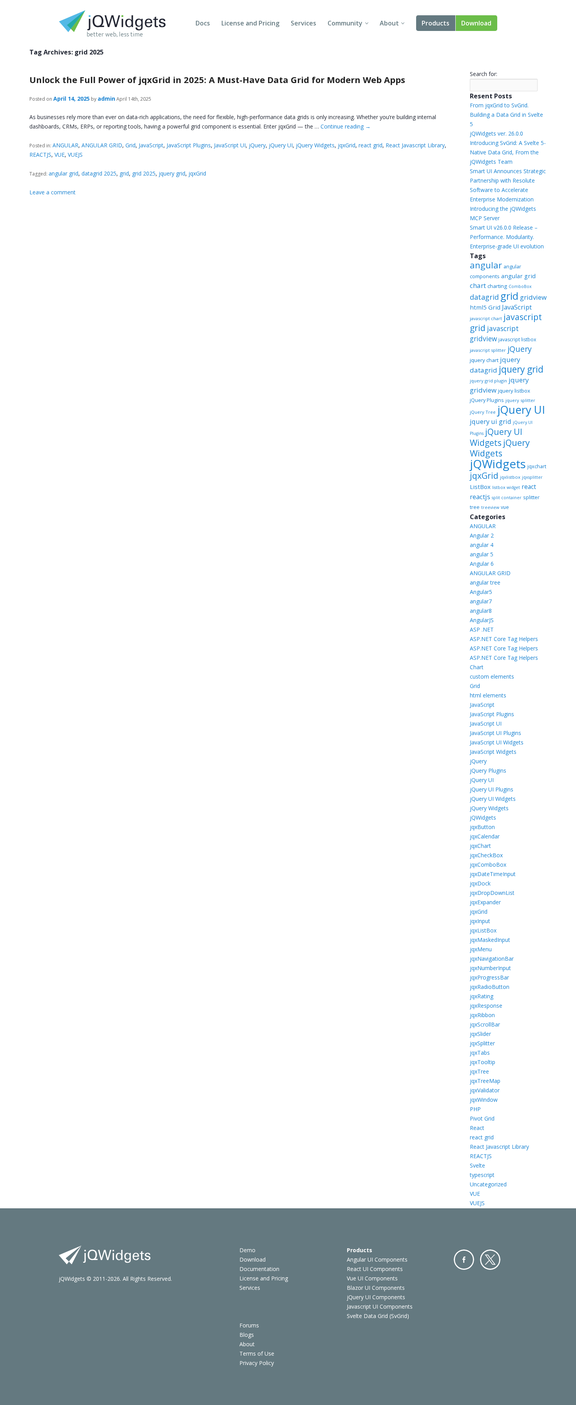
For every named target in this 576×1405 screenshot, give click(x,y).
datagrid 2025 (99, 173)
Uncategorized (488, 1184)
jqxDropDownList (492, 892)
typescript (482, 1175)
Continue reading (346, 126)
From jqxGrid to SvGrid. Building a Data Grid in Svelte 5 (506, 114)
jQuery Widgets (315, 145)
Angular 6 (482, 563)
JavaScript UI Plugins (495, 733)
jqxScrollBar (485, 1024)
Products (435, 23)
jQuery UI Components (376, 1297)
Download (476, 23)
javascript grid (506, 322)
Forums (249, 1325)
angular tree (485, 582)
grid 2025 (144, 173)
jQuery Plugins (487, 400)
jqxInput (480, 921)
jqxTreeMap (485, 1081)
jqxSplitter (482, 1043)
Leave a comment (52, 192)
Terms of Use (256, 1353)
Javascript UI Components (380, 1306)
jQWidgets (498, 464)
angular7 (481, 601)
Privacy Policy (256, 1363)
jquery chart (484, 360)
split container (507, 497)
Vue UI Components (372, 1278)
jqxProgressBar (489, 977)
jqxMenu (481, 949)
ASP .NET (482, 629)
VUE (59, 154)
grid (124, 173)
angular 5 (481, 554)
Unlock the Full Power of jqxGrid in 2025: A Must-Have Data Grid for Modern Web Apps (217, 79)
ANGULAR (65, 145)
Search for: (483, 74)
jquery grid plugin (488, 381)
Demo (247, 1250)
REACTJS (40, 154)
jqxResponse (486, 1005)
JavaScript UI (230, 145)
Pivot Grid (482, 1118)
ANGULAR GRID (102, 145)
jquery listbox (514, 390)
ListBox (480, 487)
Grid (130, 145)
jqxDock (480, 883)
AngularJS (482, 620)
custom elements (492, 676)
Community (345, 23)
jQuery (257, 145)
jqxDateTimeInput (493, 874)
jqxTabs (480, 1052)
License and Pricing (250, 23)
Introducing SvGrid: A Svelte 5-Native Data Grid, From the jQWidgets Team (508, 152)
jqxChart (480, 845)
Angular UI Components (377, 1259)
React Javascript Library (415, 145)
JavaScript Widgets (493, 751)
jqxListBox (483, 930)
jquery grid (172, 173)
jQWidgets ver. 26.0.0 (496, 133)
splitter (531, 497)
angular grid (63, 173)
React (477, 1128)
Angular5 (481, 592)
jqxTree (479, 1071)
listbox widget (506, 487)
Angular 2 (482, 535)
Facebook (464, 1259)
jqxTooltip (482, 1062)
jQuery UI (281, 145)
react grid (370, 145)
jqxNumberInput (490, 968)
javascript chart (486, 318)
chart (478, 285)
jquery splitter (520, 400)
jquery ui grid (490, 421)
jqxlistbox (510, 477)
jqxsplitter (532, 477)
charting (497, 286)
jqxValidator (485, 1090)
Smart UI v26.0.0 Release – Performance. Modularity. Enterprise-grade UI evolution (507, 237)
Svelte (477, 1165)
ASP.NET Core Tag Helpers (504, 639)
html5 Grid (485, 307)
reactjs (480, 496)
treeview (490, 507)
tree (475, 507)
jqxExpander (485, 902)
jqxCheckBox (486, 855)
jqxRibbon (482, 1015)
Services (303, 23)
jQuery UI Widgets (496, 437)
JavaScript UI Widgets (496, 742)
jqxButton (482, 827)
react (529, 486)
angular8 (481, 610)
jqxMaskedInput (490, 939)
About (389, 23)
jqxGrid (346, 145)
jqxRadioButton (489, 986)
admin (106, 98)
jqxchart (536, 466)
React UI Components (375, 1269)
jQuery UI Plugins (491, 789)
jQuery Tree (483, 412)
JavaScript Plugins (189, 145)
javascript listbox (517, 339)
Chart (477, 667)
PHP (475, 1109)
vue (505, 507)
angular (486, 265)
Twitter (490, 1259)
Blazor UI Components (376, 1287)
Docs (203, 23)
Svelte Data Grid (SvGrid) (378, 1316)
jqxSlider (480, 1033)
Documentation (259, 1269)
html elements (488, 695)
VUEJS (75, 154)
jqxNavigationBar (492, 958)
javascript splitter (488, 350)
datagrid (484, 297)
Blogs (246, 1334)
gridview (533, 297)
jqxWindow (484, 1099)
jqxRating (481, 996)
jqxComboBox (488, 864)
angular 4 (481, 545)
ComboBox (520, 286)
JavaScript (151, 145)
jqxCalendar (485, 836)
